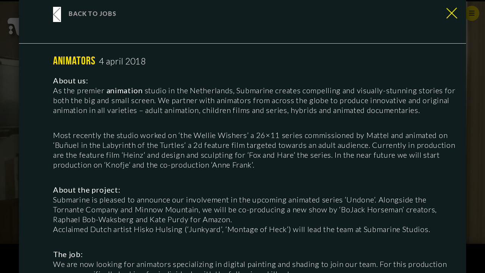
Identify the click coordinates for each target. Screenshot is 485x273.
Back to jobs (92, 13)
